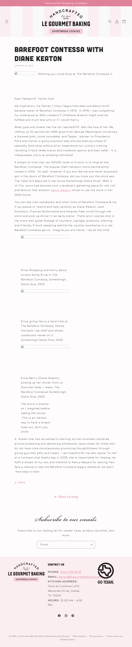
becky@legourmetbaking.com (80, 576)
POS (40, 636)
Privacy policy (96, 636)
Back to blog (68, 497)
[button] (6, 21)
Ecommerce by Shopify (58, 636)
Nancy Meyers (61, 190)
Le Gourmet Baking (27, 636)
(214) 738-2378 (70, 572)
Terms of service (114, 636)
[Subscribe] (91, 544)
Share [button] (21, 482)
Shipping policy (67, 639)
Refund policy (79, 636)
